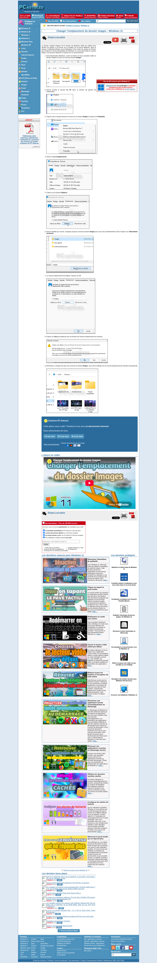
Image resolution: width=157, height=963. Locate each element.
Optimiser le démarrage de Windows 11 (124, 568)
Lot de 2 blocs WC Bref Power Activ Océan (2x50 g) (64, 893)
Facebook (34, 957)
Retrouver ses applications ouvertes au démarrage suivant (97, 748)
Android (33, 939)
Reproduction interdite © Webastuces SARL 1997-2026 (105, 960)
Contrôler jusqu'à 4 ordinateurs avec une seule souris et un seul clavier (124, 584)
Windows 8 (24, 943)
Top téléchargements (64, 941)
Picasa (42, 955)
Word (42, 939)
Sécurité (43, 952)
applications (92, 939)
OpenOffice (44, 943)
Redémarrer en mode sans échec (96, 618)
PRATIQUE (38, 16)
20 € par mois (77, 436)
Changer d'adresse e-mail (75, 547)
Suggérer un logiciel (63, 943)
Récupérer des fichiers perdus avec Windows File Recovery (124, 680)
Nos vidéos (86, 21)
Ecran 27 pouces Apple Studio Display (59, 926)
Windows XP (24, 950)
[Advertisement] (90, 6)
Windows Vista (25, 948)
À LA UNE (25, 16)
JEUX (119, 16)
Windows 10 (24, 941)
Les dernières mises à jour (66, 939)
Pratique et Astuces (30, 22)
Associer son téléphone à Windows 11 (124, 695)
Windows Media (45, 957)
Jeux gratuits (61, 955)
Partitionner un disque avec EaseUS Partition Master (124, 600)
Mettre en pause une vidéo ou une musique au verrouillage (124, 664)
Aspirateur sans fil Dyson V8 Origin (58, 921)
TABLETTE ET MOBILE (72, 16)
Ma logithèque (61, 945)
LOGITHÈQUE (52, 16)
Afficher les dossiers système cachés (96, 775)
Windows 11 (24, 939)
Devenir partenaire (61, 960)
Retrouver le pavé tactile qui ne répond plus (98, 838)
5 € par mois (50, 436)
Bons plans (88, 951)
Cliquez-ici (37, 146)
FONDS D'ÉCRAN (106, 16)
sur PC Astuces (130, 89)
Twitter (33, 955)
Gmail (33, 950)
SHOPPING (90, 16)
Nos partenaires (74, 960)
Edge (33, 943)
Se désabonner (72, 549)
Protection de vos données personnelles (56, 550)
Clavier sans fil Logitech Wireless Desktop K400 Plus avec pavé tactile (70, 916)
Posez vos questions (118, 941)
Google (42, 948)
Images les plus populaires (66, 953)
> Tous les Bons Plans (68, 931)
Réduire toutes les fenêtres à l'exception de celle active (98, 675)
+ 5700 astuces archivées (51, 547)
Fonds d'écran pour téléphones (94, 945)
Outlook (33, 952)
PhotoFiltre (24, 957)
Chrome (33, 946)
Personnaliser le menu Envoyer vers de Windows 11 (124, 648)
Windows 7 (24, 946)
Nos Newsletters (69, 21)
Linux (22, 952)
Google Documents (46, 946)
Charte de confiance (39, 960)
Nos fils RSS (53, 21)
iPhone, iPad (35, 941)
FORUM (131, 16)
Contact (83, 960)
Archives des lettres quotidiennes (54, 549)
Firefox (33, 948)
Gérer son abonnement (51, 444)
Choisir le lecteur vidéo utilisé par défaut (97, 646)
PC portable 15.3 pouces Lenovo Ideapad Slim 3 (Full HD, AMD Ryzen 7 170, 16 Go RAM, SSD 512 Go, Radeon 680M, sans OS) (71, 888)
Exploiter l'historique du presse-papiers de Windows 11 (124, 616)
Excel (42, 941)
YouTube (43, 950)
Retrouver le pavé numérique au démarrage (124, 632)
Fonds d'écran (61, 951)
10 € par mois (63, 436)
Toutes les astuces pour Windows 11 (75, 870)
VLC (89, 659)
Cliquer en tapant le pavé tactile (96, 588)
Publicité (50, 960)
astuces (99, 939)
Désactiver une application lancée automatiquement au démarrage (96, 704)
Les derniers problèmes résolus (121, 939)
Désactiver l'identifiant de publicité (97, 560)
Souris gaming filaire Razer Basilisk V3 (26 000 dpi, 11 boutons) (68, 883)
